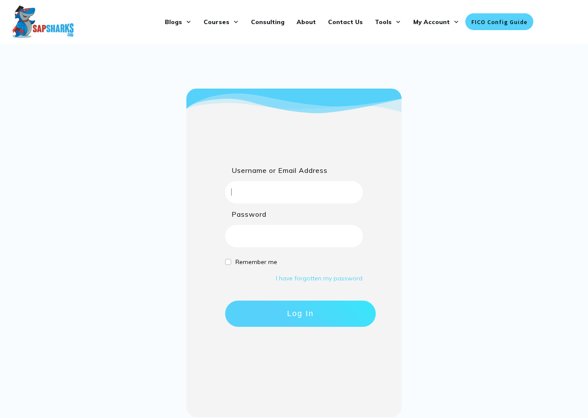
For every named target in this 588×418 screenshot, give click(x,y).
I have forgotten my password (319, 278)
